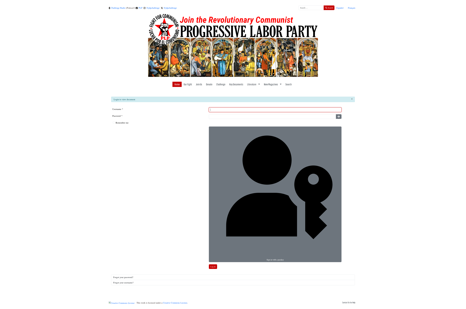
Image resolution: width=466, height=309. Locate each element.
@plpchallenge (153, 7)
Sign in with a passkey (275, 259)
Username (117, 109)
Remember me (122, 122)
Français (351, 7)
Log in (213, 266)
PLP (140, 7)
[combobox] (311, 7)
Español (339, 7)
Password (117, 115)
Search (330, 7)
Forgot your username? (123, 282)
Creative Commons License (175, 302)
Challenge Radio (117, 7)
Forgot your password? (123, 277)
